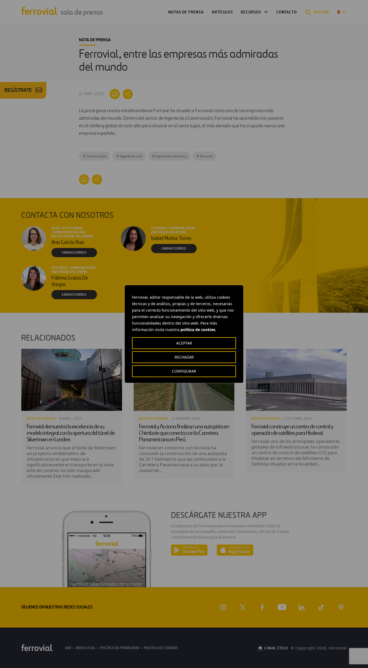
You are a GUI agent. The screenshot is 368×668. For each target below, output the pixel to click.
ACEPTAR (184, 343)
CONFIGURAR (184, 371)
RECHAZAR (184, 357)
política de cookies (197, 329)
